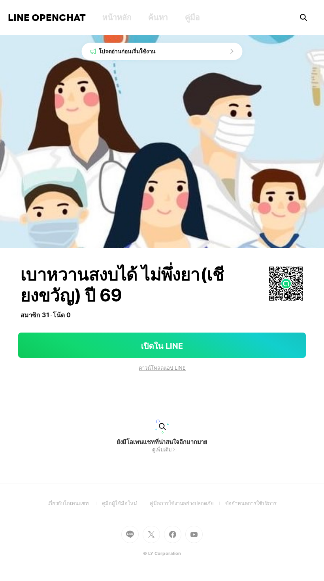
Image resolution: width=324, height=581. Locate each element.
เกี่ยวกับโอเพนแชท (74, 503)
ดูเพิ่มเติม (162, 449)
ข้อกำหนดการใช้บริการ (251, 503)
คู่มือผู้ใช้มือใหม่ (126, 503)
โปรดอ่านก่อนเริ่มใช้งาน (127, 51)
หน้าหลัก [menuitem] (116, 17)
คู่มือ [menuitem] (192, 17)
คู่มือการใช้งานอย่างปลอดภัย (187, 503)
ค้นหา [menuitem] (158, 17)
